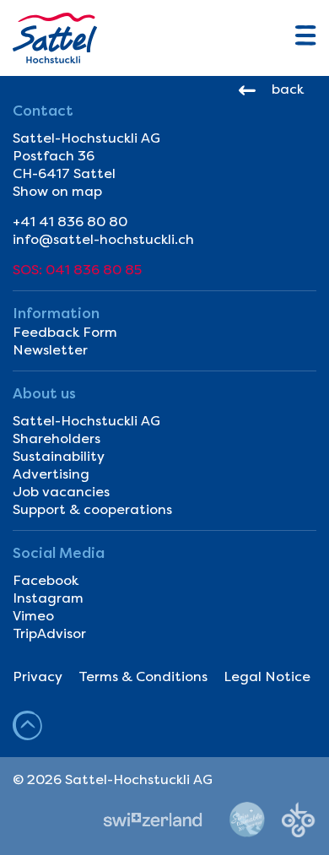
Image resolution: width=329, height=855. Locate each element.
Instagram (48, 598)
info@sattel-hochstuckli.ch (103, 239)
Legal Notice (267, 676)
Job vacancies (61, 492)
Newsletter (50, 350)
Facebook (45, 580)
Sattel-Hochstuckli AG (86, 421)
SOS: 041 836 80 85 (77, 270)
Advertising (51, 474)
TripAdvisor (49, 633)
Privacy (37, 676)
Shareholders (56, 438)
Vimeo (33, 616)
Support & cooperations (92, 509)
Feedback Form (65, 332)
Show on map (57, 191)
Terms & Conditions (143, 676)
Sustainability (59, 456)
